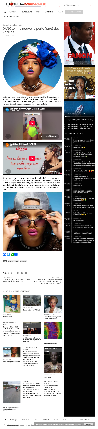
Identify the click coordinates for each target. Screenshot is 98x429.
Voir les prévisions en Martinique (78, 126)
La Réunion (49, 12)
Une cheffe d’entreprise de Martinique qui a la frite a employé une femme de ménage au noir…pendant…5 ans (84, 240)
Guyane (39, 12)
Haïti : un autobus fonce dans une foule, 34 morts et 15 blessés (11, 409)
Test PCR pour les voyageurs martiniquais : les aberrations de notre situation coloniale (48, 281)
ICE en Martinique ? (79, 220)
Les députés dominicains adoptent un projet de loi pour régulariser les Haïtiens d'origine (32, 353)
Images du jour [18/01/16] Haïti (31, 310)
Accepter (88, 424)
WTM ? (78, 12)
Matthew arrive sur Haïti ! (50, 343)
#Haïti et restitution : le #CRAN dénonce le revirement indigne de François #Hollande (31, 385)
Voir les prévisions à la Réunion (77, 128)
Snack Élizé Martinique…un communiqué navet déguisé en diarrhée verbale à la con (84, 178)
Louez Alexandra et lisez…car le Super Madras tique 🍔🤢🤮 (84, 199)
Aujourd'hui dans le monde (30, 325)
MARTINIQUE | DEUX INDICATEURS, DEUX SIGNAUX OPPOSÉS (83, 192)
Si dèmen (23, 261)
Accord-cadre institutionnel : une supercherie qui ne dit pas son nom (83, 226)
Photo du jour (47, 377)
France (61, 12)
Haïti (20, 25)
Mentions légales (11, 17)
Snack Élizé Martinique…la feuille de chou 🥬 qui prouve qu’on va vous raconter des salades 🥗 (83, 154)
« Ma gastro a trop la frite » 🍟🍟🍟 (84, 171)
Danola (10, 261)
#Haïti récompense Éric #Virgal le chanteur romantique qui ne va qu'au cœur (32, 339)
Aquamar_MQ (86, 120)
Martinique (13, 12)
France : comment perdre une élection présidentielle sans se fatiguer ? (84, 141)
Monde (70, 12)
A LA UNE (26, 297)
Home (5, 25)
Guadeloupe (27, 12)
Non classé (7, 349)
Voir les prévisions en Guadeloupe (78, 124)
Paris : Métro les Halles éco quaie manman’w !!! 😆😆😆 (83, 214)
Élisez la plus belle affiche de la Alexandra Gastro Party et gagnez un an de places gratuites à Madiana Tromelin (84, 163)
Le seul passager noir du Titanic (11, 361)
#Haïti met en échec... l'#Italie (11, 327)
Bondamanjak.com (12, 425)
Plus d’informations (76, 424)
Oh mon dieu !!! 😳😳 (79, 147)
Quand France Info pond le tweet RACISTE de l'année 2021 (17, 280)
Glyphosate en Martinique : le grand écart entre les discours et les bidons (84, 206)
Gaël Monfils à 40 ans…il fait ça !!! (83, 233)
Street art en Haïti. (7, 317)
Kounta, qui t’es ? (78, 185)
